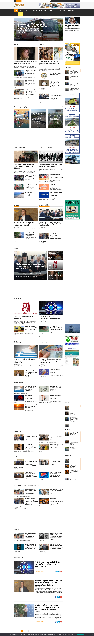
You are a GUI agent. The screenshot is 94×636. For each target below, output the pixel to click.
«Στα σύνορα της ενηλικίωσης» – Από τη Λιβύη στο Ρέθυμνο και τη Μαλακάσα (25, 166)
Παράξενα (68, 429)
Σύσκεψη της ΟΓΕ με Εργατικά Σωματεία (24, 317)
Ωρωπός (56, 1)
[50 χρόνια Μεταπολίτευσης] (44, 187)
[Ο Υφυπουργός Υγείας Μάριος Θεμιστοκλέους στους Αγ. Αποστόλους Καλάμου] (26, 214)
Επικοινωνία (71, 10)
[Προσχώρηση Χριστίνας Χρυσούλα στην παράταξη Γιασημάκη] (26, 53)
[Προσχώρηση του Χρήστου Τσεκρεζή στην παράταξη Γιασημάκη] (19, 83)
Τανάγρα (61, 1)
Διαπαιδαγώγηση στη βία (31, 184)
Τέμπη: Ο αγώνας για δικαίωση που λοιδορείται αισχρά (30, 176)
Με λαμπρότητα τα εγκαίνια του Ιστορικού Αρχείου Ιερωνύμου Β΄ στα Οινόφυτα (50, 224)
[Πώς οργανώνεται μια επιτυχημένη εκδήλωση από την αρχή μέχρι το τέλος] (44, 437)
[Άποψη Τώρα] (16, 10)
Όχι (82, 634)
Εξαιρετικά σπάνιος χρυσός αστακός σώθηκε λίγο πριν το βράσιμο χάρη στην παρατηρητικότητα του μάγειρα (74, 442)
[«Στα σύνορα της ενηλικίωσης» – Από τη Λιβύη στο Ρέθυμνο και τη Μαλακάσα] (26, 157)
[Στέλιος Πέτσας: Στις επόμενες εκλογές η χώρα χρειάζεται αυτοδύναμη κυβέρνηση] (19, 235)
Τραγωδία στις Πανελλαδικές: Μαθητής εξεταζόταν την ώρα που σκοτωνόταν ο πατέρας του (56, 329)
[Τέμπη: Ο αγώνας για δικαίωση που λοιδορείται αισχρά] (19, 178)
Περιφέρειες (42, 10)
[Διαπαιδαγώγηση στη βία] (19, 187)
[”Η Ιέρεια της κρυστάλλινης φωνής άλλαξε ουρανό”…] (19, 398)
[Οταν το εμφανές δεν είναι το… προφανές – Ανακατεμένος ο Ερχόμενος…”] (26, 351)
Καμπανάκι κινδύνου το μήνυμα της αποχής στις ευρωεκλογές (56, 194)
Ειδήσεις (51, 10)
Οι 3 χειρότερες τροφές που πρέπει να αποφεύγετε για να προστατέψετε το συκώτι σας (56, 475)
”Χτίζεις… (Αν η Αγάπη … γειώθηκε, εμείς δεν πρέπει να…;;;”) (56, 387)
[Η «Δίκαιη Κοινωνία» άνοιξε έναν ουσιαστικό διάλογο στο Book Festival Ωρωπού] (19, 92)
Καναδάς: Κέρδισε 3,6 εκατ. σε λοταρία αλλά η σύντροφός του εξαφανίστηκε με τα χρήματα (74, 434)
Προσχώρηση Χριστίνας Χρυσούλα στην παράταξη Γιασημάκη (25, 62)
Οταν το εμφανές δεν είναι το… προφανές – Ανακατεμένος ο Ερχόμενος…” (24, 360)
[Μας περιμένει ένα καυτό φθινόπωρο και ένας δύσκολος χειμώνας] (44, 177)
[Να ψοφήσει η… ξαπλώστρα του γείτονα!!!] (19, 195)
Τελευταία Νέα (66, 1)
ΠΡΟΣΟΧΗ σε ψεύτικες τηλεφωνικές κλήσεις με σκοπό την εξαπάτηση (49, 318)
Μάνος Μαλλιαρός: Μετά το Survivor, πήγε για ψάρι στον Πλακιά (56, 446)
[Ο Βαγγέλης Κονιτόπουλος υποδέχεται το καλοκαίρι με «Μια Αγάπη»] (44, 501)
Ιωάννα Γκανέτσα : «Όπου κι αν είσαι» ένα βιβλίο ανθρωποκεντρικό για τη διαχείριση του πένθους (56, 547)
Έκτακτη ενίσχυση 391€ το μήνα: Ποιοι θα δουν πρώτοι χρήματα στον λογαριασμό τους (51, 360)
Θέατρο (28, 485)
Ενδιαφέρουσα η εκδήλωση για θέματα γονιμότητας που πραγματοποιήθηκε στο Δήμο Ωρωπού (31, 475)
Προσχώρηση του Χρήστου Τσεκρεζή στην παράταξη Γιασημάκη (31, 82)
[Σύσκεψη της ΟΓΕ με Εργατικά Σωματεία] (26, 308)
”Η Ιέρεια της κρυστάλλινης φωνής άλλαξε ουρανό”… (30, 397)
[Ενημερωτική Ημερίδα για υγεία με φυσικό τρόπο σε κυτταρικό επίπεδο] (44, 462)
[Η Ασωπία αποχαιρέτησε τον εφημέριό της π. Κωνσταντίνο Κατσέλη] (51, 53)
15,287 (31, 631)
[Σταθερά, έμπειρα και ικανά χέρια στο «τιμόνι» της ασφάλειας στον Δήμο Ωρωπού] (19, 73)
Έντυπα (52, 1)
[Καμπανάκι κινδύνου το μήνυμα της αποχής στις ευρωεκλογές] (44, 195)
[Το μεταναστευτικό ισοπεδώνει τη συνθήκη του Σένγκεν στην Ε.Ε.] (51, 157)
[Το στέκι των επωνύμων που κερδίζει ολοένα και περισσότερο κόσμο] (19, 437)
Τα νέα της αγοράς (60, 10)
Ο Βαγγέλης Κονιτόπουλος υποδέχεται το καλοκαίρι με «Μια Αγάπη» (74, 465)
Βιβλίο (25, 485)
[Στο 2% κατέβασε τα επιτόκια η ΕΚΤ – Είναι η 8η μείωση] (44, 372)
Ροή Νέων (68, 67)
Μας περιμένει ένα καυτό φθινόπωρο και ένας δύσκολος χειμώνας (56, 176)
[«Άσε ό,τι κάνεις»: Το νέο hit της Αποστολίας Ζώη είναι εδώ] (44, 492)
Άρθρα (21, 10)
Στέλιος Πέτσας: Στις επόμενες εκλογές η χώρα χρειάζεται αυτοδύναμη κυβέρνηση (49, 607)
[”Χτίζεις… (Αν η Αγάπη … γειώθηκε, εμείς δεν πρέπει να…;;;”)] (44, 389)
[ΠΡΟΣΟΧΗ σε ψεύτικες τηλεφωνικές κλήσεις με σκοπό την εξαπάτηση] (51, 308)
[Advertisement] (38, 137)
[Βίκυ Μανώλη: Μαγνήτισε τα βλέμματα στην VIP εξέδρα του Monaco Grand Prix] (19, 447)
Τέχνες (41, 485)
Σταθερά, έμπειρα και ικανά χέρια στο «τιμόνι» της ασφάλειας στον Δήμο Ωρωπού (74, 83)
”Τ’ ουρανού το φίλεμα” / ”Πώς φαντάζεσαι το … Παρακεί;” (31, 406)
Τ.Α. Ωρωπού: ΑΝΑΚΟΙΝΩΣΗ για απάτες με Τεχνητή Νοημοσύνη (47, 564)
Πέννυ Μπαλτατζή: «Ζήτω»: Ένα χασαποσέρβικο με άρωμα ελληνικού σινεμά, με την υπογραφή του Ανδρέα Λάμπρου (74, 472)
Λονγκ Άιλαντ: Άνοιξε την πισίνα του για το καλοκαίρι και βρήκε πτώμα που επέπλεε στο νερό (74, 449)
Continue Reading (40, 571)
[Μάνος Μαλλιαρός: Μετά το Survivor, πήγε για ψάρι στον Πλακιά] (44, 447)
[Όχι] (92, 634)
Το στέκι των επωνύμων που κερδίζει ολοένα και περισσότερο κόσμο (31, 436)
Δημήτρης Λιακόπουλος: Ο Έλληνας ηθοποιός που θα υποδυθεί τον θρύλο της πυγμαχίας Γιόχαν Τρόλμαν (56, 536)
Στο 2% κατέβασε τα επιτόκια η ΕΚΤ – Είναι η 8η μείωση (56, 371)
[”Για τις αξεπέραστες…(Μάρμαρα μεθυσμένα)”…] (44, 398)
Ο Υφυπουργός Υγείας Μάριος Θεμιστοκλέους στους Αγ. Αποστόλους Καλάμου (24, 224)
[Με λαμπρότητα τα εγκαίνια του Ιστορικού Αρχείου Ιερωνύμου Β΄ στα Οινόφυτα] (44, 96)
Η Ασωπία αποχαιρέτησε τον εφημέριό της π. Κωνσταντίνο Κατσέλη (49, 63)
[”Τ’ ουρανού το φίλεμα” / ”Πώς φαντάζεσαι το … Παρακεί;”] (19, 407)
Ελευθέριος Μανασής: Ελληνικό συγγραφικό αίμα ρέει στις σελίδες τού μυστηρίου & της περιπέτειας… (30, 547)
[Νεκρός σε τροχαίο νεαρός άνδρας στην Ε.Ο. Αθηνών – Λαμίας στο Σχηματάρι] (19, 329)
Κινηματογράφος (33, 485)
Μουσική (38, 485)
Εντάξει (79, 634)
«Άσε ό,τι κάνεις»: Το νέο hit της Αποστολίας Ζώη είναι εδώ (56, 490)
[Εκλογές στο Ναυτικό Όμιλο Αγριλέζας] (44, 76)
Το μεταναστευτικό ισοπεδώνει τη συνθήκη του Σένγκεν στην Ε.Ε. (50, 165)
